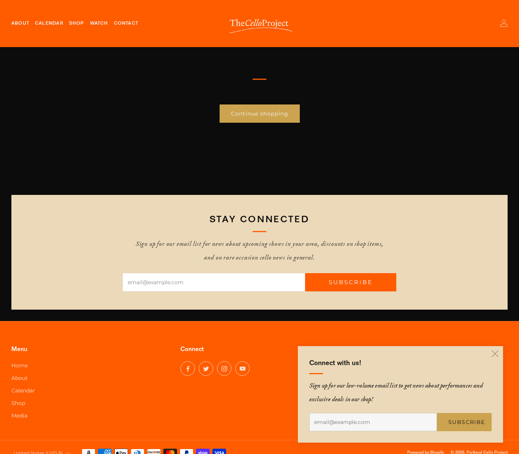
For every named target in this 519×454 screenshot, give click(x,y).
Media (19, 416)
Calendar (23, 391)
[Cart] (487, 23)
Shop (18, 403)
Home (19, 365)
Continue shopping (259, 113)
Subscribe (466, 422)
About (19, 378)
